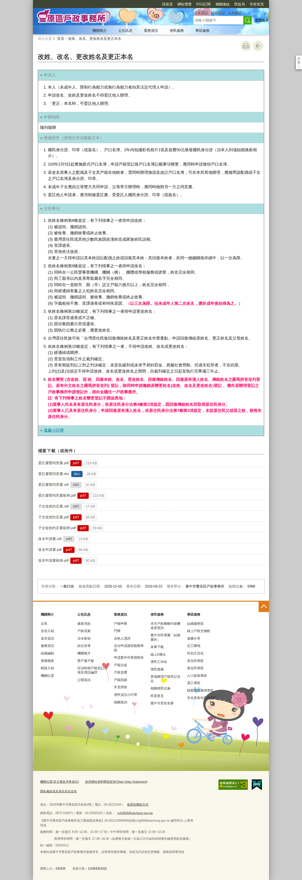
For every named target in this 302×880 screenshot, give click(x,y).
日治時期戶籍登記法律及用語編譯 (92, 670)
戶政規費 (120, 672)
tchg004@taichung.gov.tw (135, 813)
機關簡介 (99, 30)
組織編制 (47, 653)
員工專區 (193, 683)
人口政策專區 (197, 675)
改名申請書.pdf (50, 549)
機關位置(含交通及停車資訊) (59, 781)
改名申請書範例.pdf (53, 560)
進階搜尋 (262, 20)
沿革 (44, 623)
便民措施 (157, 669)
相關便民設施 (160, 688)
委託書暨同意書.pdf (53, 463)
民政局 (239, 4)
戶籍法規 (120, 665)
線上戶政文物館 (198, 631)
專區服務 (202, 30)
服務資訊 (47, 646)
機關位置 (47, 675)
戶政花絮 (84, 631)
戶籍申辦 (120, 623)
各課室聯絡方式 (137, 804)
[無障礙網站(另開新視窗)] (233, 784)
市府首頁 (257, 4)
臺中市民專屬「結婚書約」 (165, 637)
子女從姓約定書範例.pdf (57, 528)
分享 (299, 58)
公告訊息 (125, 30)
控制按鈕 (264, 607)
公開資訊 (84, 680)
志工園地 (193, 646)
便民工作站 (159, 662)
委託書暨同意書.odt (53, 485)
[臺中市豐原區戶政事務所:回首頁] (107, 17)
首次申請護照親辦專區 (129, 648)
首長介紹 (47, 631)
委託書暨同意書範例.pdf (57, 495)
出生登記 (201, 13)
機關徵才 (84, 653)
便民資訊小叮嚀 (125, 695)
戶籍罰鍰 (120, 680)
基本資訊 (47, 638)
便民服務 (177, 30)
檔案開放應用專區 (200, 690)
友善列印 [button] (246, 46)
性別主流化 (195, 653)
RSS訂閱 (203, 4)
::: (30, 2)
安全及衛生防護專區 (202, 698)
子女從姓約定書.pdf (53, 517)
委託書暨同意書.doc (54, 474)
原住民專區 (195, 661)
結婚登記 (218, 13)
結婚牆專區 (195, 623)
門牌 (117, 631)
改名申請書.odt (50, 539)
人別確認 (235, 13)
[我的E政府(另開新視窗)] (257, 784)
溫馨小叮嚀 (54, 430)
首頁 (60, 38)
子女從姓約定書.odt (53, 506)
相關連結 (222, 4)
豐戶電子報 (85, 661)
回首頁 (167, 4)
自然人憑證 (122, 638)
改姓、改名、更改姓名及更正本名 (94, 38)
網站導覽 (184, 4)
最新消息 (84, 623)
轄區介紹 (47, 668)
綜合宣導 (84, 646)
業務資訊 (151, 30)
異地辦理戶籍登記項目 (165, 679)
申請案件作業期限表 (129, 657)
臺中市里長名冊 (162, 703)
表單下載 (157, 647)
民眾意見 (157, 696)
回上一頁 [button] (258, 46)
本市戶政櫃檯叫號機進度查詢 (165, 626)
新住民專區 (195, 668)
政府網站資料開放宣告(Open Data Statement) (116, 781)
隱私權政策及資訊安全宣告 (58, 791)
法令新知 (84, 638)
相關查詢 (120, 702)
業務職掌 (47, 661)
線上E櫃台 (158, 654)
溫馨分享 (193, 638)
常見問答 (120, 687)
